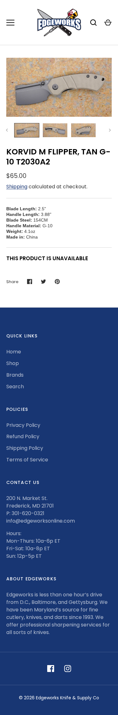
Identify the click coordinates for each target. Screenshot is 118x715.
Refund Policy (22, 436)
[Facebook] (51, 668)
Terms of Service (27, 459)
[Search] (93, 23)
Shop (12, 363)
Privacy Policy (23, 425)
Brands (15, 375)
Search (15, 386)
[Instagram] (68, 668)
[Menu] (10, 23)
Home (13, 351)
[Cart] (108, 23)
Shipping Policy (24, 448)
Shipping (16, 186)
